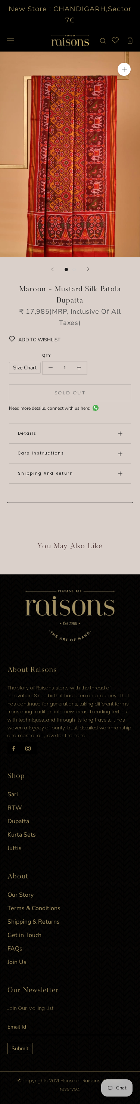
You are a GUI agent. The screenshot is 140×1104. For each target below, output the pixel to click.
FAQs (14, 949)
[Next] (88, 269)
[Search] (103, 40)
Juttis (14, 848)
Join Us (17, 962)
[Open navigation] (10, 40)
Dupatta (18, 821)
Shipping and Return (45, 473)
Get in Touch (24, 935)
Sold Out (70, 393)
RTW (14, 808)
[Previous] (52, 269)
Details (27, 433)
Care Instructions (41, 453)
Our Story (20, 895)
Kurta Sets (21, 835)
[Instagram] (28, 748)
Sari (12, 794)
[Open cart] (130, 40)
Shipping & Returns (33, 922)
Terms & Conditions (33, 908)
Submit (20, 1048)
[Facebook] (13, 748)
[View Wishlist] (114, 40)
